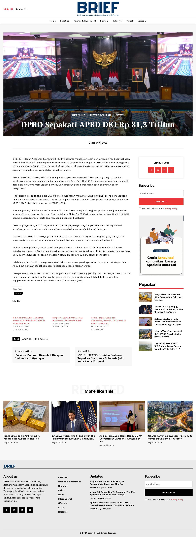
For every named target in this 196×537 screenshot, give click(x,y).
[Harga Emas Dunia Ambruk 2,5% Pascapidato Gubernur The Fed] (145, 297)
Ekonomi (93, 498)
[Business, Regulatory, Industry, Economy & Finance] (25, 466)
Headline (78, 115)
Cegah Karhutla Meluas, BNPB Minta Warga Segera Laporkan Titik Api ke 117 (168, 346)
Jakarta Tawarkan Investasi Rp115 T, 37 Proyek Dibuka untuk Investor (168, 334)
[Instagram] (14, 510)
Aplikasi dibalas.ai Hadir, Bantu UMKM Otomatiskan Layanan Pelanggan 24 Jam (168, 321)
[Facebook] (151, 170)
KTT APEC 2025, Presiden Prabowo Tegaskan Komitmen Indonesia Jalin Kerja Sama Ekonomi (100, 358)
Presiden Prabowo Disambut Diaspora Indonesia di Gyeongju (39, 357)
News (120, 115)
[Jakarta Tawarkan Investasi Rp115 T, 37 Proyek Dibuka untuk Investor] (145, 334)
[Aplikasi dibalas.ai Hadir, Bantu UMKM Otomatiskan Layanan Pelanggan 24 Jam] (145, 321)
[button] (22, 9)
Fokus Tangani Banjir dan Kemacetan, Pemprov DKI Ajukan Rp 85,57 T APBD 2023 (108, 321)
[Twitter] (158, 170)
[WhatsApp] (171, 170)
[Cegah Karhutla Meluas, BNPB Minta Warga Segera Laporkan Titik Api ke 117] (145, 346)
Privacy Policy (171, 208)
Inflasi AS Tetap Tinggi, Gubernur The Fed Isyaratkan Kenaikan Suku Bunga (169, 309)
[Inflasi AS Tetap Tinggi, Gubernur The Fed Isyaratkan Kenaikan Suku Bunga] (145, 309)
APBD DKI (27, 339)
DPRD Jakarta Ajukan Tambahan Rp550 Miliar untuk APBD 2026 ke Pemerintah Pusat (28, 321)
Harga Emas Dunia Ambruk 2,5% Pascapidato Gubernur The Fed (168, 297)
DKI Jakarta (41, 339)
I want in (159, 202)
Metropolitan (100, 115)
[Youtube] (30, 510)
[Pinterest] (164, 170)
